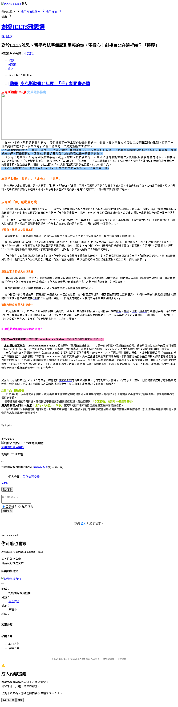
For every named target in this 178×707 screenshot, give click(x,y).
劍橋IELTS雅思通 (23, 27)
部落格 (12, 64)
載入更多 (7, 489)
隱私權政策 (108, 659)
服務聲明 (122, 659)
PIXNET (63, 659)
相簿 (11, 60)
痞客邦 (37, 467)
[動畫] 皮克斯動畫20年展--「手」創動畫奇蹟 (49, 83)
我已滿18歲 (8, 700)
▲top (4, 482)
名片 (11, 68)
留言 (45, 467)
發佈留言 (7, 510)
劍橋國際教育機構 (12, 447)
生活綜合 (29, 53)
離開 (20, 700)
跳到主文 (7, 36)
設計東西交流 (31, 476)
